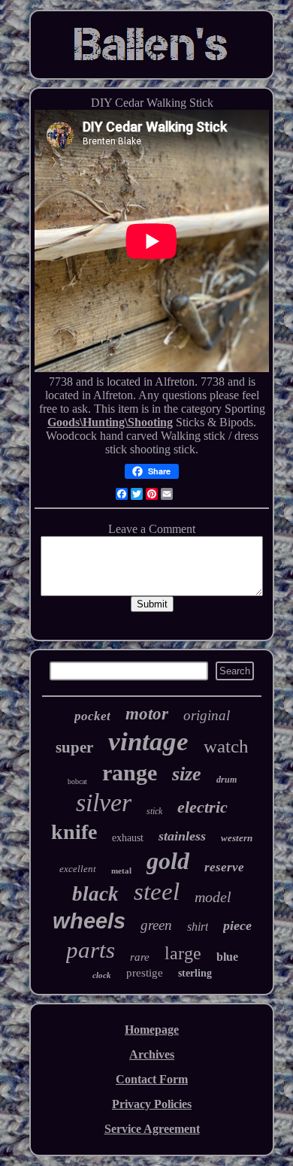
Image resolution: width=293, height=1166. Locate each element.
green (156, 925)
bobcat (77, 781)
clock (101, 975)
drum (226, 779)
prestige (144, 973)
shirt (197, 926)
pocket (92, 716)
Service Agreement (152, 1128)
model (213, 897)
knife (74, 831)
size (186, 774)
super (74, 747)
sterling (195, 973)
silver (103, 802)
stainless (182, 835)
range (129, 772)
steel (157, 891)
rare (140, 957)
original (206, 715)
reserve (224, 867)
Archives (151, 1054)
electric (202, 807)
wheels (89, 921)
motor (146, 713)
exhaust (127, 837)
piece (237, 925)
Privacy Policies (152, 1104)
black (95, 894)
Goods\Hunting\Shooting (110, 422)
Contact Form (152, 1079)
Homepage (152, 1029)
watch (226, 746)
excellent (77, 868)
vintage (148, 741)
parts (90, 950)
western (236, 837)
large (183, 953)
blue (227, 956)
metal (121, 870)
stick (154, 811)
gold (167, 860)
